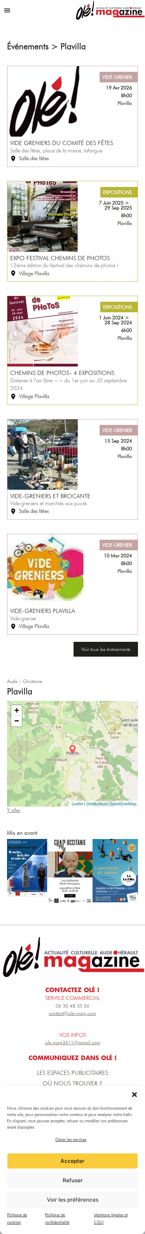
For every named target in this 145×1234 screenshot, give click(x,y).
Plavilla (125, 103)
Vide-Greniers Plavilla (42, 610)
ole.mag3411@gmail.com (72, 1042)
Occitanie (32, 681)
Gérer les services (71, 1139)
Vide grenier (117, 77)
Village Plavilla (34, 273)
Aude (12, 681)
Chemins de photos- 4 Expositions (62, 372)
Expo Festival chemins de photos (60, 258)
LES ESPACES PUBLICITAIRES (72, 1072)
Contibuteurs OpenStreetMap (111, 803)
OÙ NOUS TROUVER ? (72, 1083)
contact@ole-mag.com (72, 1013)
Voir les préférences (73, 1199)
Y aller (13, 810)
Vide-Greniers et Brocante (50, 496)
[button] (134, 1094)
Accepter (72, 1161)
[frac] (27, 868)
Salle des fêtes (34, 158)
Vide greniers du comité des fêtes (61, 142)
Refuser (73, 1180)
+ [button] (16, 710)
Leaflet (77, 803)
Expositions (117, 192)
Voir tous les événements (105, 649)
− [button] (16, 720)
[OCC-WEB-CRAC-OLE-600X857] (70, 871)
